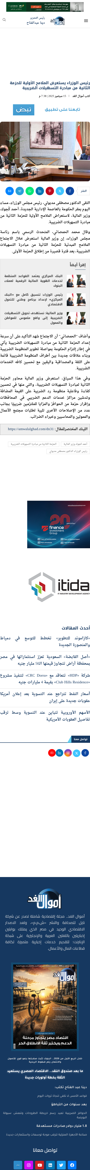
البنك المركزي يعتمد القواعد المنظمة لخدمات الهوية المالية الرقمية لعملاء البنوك (33, 258)
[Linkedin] (50, 1142)
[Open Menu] (86, 21)
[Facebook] (72, 1142)
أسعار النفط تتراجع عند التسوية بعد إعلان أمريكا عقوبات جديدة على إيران (45, 675)
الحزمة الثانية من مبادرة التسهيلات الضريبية (34, 422)
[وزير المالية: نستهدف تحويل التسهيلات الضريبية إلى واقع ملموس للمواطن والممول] (76, 296)
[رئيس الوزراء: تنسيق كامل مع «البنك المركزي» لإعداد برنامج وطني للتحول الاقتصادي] (76, 277)
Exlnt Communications (73, 1164)
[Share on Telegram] (19, 168)
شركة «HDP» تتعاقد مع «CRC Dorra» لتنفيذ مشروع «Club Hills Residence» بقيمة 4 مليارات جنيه (45, 657)
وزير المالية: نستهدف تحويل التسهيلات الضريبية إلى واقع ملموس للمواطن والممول (33, 295)
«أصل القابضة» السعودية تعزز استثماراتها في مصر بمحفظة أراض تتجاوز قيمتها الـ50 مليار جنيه (45, 638)
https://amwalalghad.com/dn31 (31, 406)
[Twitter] (61, 1142)
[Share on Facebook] (70, 168)
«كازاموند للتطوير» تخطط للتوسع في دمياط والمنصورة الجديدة (45, 619)
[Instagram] (28, 1142)
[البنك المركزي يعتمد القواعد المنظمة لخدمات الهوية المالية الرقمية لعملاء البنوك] (76, 259)
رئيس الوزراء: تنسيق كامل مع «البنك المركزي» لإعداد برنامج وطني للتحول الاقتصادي (33, 277)
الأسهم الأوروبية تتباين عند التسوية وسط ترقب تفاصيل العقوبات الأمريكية (45, 694)
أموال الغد (78, 73)
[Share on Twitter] (60, 168)
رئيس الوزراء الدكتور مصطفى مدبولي (68, 429)
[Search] (4, 21)
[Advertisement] (45, 799)
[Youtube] (39, 1142)
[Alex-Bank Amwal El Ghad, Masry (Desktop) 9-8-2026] (45, 5)
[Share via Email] (9, 168)
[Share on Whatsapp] (30, 168)
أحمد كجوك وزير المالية (75, 422)
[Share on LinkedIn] (40, 168)
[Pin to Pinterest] (50, 168)
